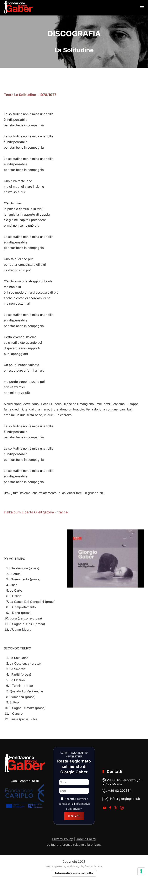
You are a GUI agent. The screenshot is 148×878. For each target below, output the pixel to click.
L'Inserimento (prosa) (25, 579)
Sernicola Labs (93, 866)
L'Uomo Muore (20, 629)
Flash (13, 585)
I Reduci (15, 574)
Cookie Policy (86, 839)
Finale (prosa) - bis (23, 719)
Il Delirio (16, 596)
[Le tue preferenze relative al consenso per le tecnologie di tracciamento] (141, 871)
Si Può (14, 702)
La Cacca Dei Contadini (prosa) (33, 602)
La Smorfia (17, 669)
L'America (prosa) (22, 697)
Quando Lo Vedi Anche (26, 691)
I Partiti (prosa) (20, 674)
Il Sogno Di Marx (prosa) (27, 708)
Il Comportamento (23, 607)
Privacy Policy (62, 839)
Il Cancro (16, 713)
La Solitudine (19, 658)
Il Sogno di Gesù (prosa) (27, 624)
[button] (142, 7)
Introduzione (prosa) (24, 568)
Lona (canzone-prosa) (26, 618)
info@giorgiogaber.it (125, 799)
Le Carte (16, 590)
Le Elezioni (17, 680)
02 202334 (123, 790)
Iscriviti (74, 815)
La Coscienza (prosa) (25, 663)
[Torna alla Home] (18, 7)
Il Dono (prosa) (21, 613)
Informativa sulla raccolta (74, 873)
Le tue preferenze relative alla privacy (74, 844)
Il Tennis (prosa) (21, 686)
